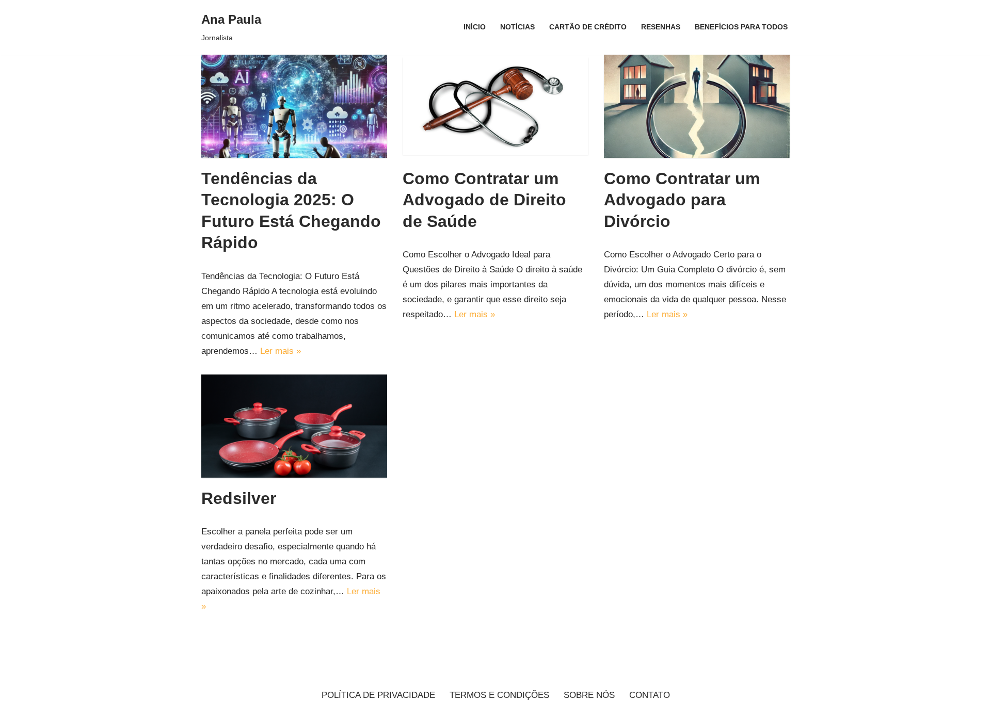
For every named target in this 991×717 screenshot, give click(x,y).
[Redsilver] (294, 426)
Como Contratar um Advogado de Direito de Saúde (484, 200)
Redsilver (238, 498)
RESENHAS (660, 27)
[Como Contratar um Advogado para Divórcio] (697, 106)
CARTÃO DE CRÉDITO (588, 27)
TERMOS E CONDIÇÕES (499, 695)
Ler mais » (280, 351)
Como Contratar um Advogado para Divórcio (682, 200)
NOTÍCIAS (517, 27)
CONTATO (649, 695)
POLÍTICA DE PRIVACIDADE (378, 695)
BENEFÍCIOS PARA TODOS (741, 27)
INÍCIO (474, 27)
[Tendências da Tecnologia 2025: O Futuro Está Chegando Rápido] (294, 106)
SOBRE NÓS (589, 695)
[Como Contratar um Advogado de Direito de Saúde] (495, 106)
